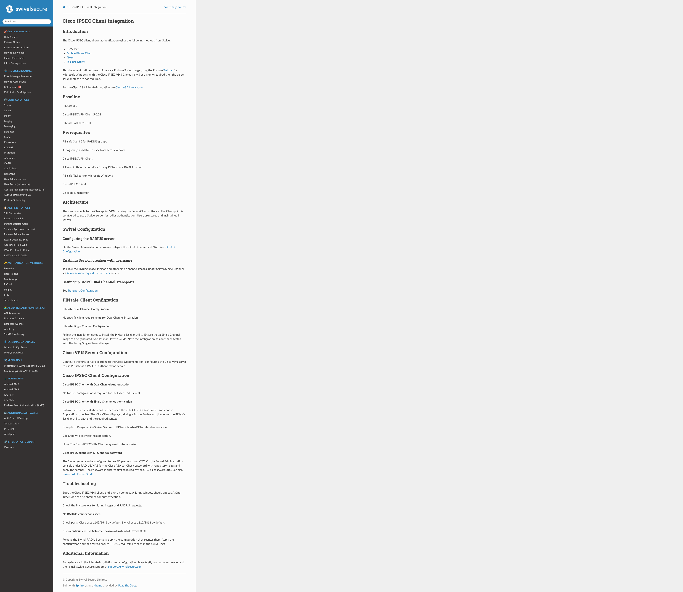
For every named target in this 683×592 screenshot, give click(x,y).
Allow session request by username (89, 273)
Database (9, 131)
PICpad (8, 284)
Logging (8, 121)
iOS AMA (9, 394)
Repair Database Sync (16, 239)
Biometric (9, 268)
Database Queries (13, 324)
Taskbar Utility (76, 61)
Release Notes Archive (16, 47)
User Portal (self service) (17, 184)
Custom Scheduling (14, 200)
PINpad (8, 289)
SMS (6, 295)
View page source (175, 7)
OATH (7, 163)
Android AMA (11, 384)
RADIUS (8, 147)
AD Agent (9, 434)
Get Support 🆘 (13, 87)
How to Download (14, 52)
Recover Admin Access (16, 234)
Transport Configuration (83, 290)
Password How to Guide (78, 474)
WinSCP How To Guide (17, 250)
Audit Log (9, 329)
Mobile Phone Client (79, 53)
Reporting (9, 174)
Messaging (9, 126)
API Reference (12, 313)
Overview (9, 447)
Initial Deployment (14, 58)
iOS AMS (9, 400)
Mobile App (10, 279)
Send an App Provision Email (19, 229)
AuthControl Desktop (16, 418)
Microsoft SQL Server (16, 347)
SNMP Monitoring (14, 334)
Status (7, 105)
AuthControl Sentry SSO (17, 195)
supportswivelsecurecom (125, 566)
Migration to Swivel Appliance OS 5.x (24, 365)
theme (98, 585)
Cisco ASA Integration (129, 87)
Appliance (9, 158)
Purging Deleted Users (16, 224)
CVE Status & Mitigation (17, 92)
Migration (9, 152)
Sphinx (80, 585)
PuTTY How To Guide (15, 255)
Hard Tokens (11, 274)
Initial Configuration (15, 63)
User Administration (15, 179)
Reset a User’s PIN (14, 218)
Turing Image (11, 300)
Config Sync (10, 168)
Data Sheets (10, 37)
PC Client (9, 429)
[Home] (64, 7)
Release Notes (12, 42)
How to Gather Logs (15, 81)
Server (7, 110)
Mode (7, 137)
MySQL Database (13, 352)
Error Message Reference (17, 76)
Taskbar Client (11, 423)
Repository (10, 142)
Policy (7, 116)
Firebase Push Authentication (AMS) (24, 405)
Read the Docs (127, 585)
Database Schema (14, 318)
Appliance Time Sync (15, 245)
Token (70, 57)
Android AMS (11, 389)
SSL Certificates (12, 213)
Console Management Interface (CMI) (24, 189)
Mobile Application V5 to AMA (21, 371)
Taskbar (168, 70)
